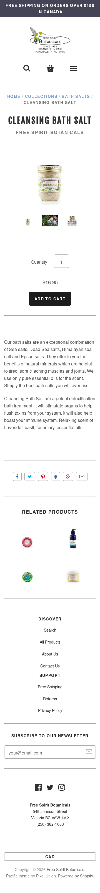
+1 (68, 476)
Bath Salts (76, 96)
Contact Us (50, 666)
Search (50, 630)
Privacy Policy (50, 710)
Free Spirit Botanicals (50, 132)
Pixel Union (46, 876)
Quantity (39, 262)
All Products (50, 642)
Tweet (29, 476)
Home (14, 96)
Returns (50, 698)
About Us (50, 654)
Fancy (55, 476)
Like (17, 476)
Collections (41, 96)
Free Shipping (50, 686)
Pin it (43, 476)
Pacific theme (18, 876)
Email (82, 476)
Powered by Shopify (75, 876)
